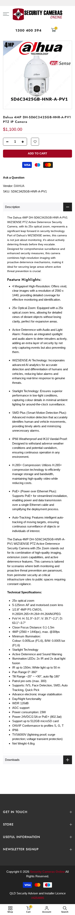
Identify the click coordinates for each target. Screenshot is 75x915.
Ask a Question (13, 177)
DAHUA (19, 186)
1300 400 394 (28, 30)
